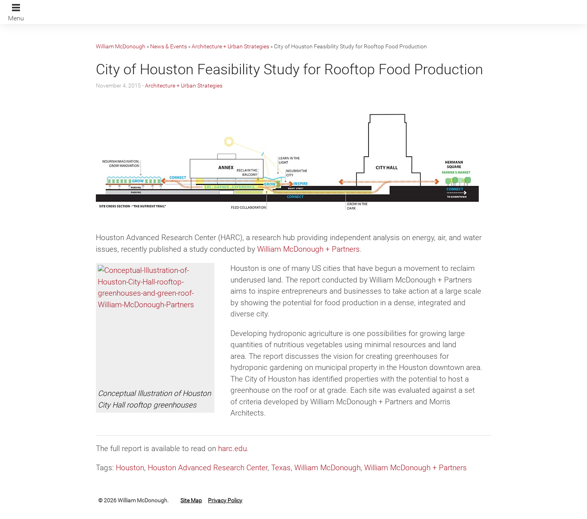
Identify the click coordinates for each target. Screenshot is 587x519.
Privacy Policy (225, 500)
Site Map (191, 500)
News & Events (168, 46)
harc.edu (232, 448)
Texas (281, 467)
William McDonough (120, 46)
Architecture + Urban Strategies (230, 46)
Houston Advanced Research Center (208, 467)
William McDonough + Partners (308, 249)
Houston (130, 467)
